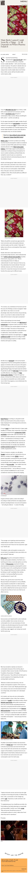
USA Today (16, 370)
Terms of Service (19, 870)
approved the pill (17, 59)
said (6, 798)
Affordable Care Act (11, 109)
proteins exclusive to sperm (8, 446)
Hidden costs (4, 140)
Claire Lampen (5, 54)
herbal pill (11, 360)
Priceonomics (9, 564)
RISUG (16, 456)
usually (10, 700)
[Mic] (3, 3)
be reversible (10, 464)
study (6, 428)
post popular (16, 123)
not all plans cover (10, 113)
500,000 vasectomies (6, 702)
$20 (15, 125)
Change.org (9, 744)
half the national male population (12, 256)
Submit (24, 869)
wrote (22, 808)
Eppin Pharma (4, 418)
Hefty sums (4, 557)
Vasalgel (3, 454)
